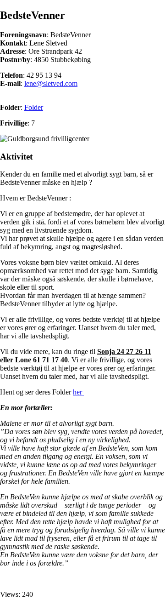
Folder (33, 107)
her (78, 392)
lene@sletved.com (50, 83)
